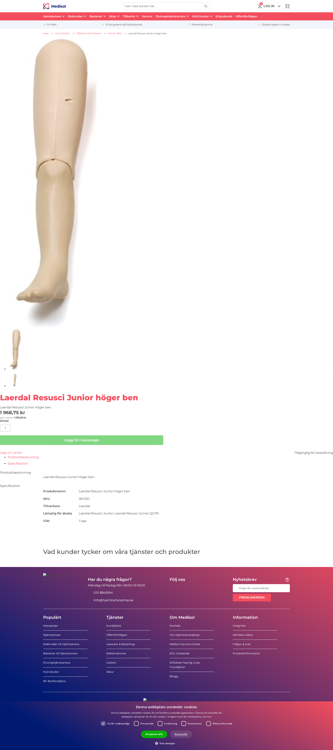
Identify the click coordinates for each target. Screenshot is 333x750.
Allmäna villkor (243, 635)
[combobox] (166, 6)
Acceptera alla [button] (154, 734)
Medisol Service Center (185, 644)
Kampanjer (50, 625)
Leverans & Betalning (120, 644)
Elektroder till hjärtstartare (61, 644)
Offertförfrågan (116, 635)
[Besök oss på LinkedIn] (185, 588)
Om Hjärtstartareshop (184, 635)
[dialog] (166, 725)
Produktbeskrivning (23, 457)
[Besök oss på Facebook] (174, 588)
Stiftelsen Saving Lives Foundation (185, 665)
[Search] (206, 6)
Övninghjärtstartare (56, 662)
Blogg (174, 676)
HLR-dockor (51, 672)
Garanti (111, 662)
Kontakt (175, 625)
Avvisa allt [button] (181, 734)
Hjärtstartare (52, 635)
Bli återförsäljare (54, 681)
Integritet (239, 625)
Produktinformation (246, 653)
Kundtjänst (113, 625)
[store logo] (54, 6)
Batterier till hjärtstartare (60, 653)
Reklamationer (116, 653)
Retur (110, 672)
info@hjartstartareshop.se (114, 600)
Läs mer (207, 716)
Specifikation (18, 463)
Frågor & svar (242, 644)
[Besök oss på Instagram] (196, 588)
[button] (166, 743)
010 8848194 (103, 592)
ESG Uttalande (179, 653)
